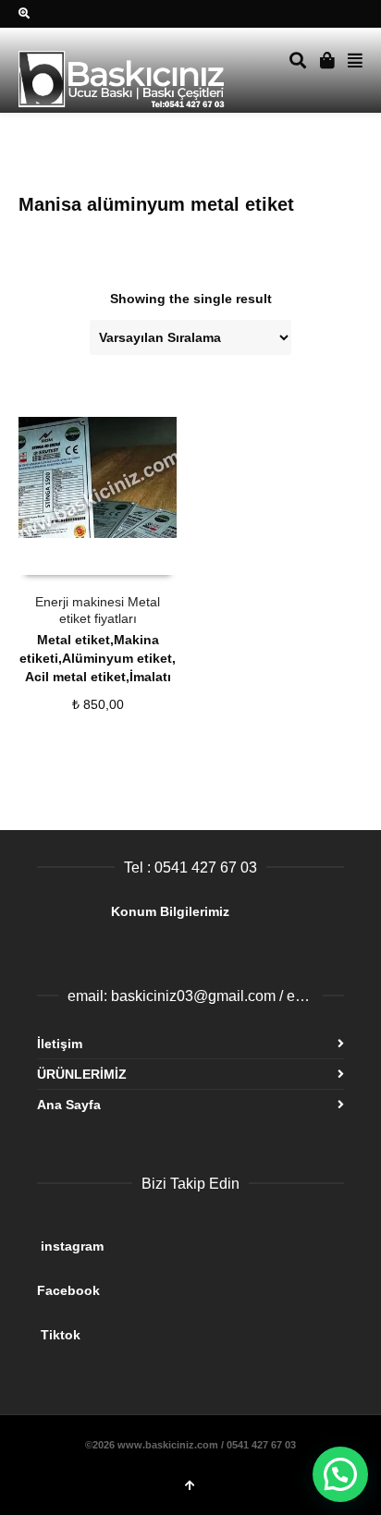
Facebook (179, 1283)
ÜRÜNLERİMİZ (82, 1074)
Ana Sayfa (69, 1104)
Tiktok (183, 1327)
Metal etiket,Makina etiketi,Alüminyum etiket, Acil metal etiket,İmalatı (97, 658)
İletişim (59, 1043)
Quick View (59, 557)
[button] (340, 1474)
